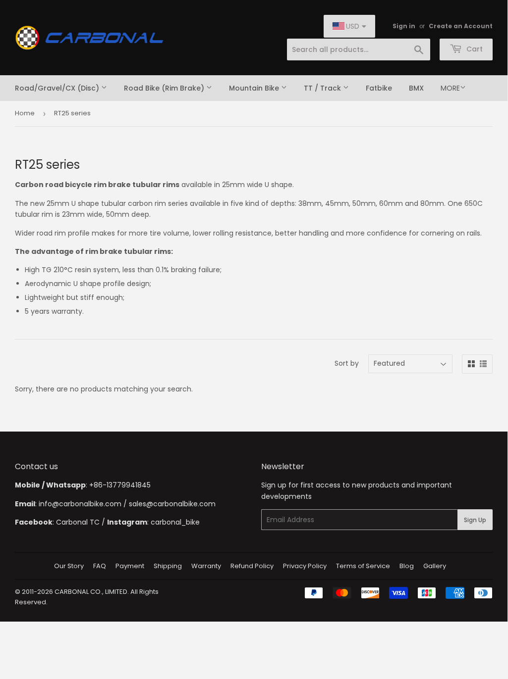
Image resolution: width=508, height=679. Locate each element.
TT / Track (323, 88)
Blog (406, 566)
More (450, 88)
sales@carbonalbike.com (172, 504)
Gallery (434, 566)
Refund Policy (252, 566)
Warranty (206, 566)
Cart (473, 49)
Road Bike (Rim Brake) (165, 88)
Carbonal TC (78, 522)
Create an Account (461, 26)
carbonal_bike (175, 522)
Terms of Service (363, 566)
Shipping (168, 566)
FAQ (99, 566)
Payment (129, 566)
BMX (416, 88)
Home (25, 113)
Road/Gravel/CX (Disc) (58, 88)
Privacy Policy (305, 566)
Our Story (69, 566)
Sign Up (475, 520)
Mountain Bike (255, 88)
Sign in (404, 26)
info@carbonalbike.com (80, 504)
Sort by (347, 363)
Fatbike (379, 88)
